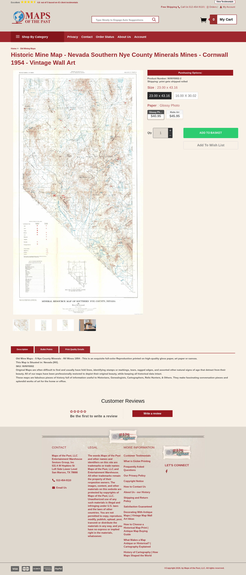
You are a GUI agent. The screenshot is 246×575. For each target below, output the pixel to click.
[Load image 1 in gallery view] (21, 325)
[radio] (159, 95)
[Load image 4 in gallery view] (87, 325)
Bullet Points (46, 349)
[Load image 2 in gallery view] (43, 325)
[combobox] (125, 19)
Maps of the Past (192, 568)
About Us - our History (137, 492)
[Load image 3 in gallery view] (65, 325)
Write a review (152, 413)
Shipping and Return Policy (136, 499)
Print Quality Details (74, 349)
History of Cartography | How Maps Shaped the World (141, 554)
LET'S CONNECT (177, 465)
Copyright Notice (134, 481)
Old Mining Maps (28, 48)
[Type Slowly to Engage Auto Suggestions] (154, 19)
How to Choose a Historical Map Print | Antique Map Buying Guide (136, 529)
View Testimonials (224, 2)
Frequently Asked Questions (134, 468)
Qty (149, 132)
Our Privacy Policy (134, 475)
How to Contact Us (135, 486)
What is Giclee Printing (137, 461)
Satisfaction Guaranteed (138, 506)
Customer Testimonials (137, 455)
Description (22, 349)
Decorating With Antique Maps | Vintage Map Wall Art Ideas (138, 515)
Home (14, 48)
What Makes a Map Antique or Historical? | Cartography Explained (137, 543)
